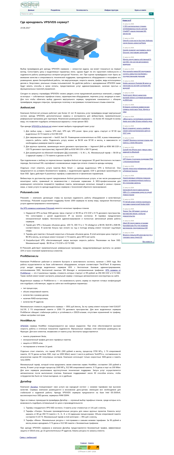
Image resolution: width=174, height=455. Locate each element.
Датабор (34, 387)
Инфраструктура (111, 10)
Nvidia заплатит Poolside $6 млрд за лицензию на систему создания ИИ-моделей (137, 85)
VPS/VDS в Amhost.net (41, 126)
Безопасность (82, 10)
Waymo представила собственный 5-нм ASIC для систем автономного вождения (137, 62)
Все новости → (148, 242)
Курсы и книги (140, 10)
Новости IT (127, 20)
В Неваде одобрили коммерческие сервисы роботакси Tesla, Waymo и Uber (136, 109)
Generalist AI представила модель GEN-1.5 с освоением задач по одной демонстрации (137, 192)
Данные (31, 10)
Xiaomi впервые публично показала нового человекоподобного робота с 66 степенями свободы (137, 180)
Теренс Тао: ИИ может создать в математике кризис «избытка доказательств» (135, 213)
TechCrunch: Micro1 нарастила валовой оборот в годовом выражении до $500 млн (137, 97)
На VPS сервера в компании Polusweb (37, 208)
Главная (83, 443)
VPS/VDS (24, 326)
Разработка (55, 10)
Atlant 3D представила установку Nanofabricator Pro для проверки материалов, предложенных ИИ (135, 225)
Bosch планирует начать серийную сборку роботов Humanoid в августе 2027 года (136, 130)
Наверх (91, 443)
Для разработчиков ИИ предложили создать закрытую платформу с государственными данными (137, 73)
